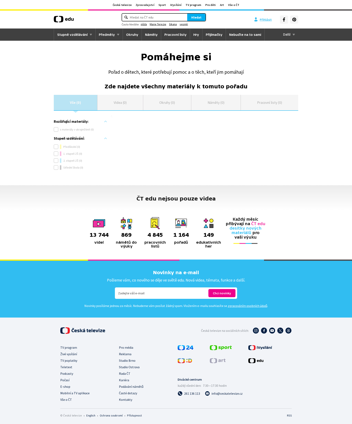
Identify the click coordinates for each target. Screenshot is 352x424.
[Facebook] (284, 19)
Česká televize (122, 5)
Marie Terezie (158, 24)
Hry (196, 34)
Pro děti (210, 5)
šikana (173, 24)
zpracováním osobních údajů (247, 306)
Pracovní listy (175, 34)
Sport (162, 5)
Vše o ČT (233, 5)
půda (144, 24)
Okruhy (132, 34)
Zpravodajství (145, 5)
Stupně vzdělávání (72, 34)
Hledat (196, 17)
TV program (193, 5)
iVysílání (176, 5)
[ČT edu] (64, 21)
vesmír (184, 24)
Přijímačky (214, 34)
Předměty (107, 34)
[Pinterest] (294, 19)
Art (222, 5)
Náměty (151, 34)
